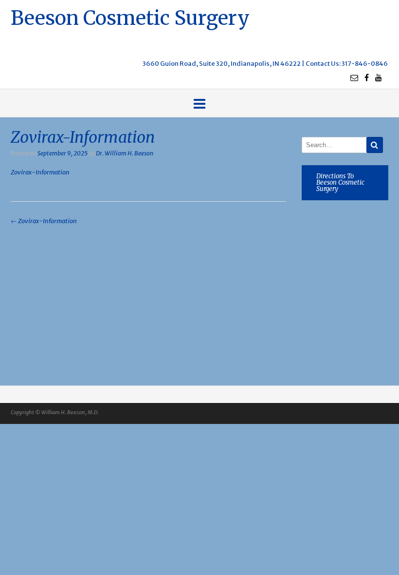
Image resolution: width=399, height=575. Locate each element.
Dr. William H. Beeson (124, 153)
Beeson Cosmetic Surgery (130, 17)
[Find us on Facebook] (366, 77)
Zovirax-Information (40, 172)
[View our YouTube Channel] (378, 77)
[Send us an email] (354, 77)
